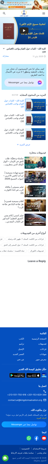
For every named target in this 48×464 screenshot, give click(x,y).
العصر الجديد (18, 354)
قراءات (43, 349)
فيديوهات (42, 343)
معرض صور (41, 359)
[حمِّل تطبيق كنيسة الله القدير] (44, 375)
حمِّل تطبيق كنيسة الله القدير (32, 369)
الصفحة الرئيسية (39, 338)
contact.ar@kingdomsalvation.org (25, 400)
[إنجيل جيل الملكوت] (24, 13)
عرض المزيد (24, 144)
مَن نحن (20, 359)
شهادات (43, 354)
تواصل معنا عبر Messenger (24, 458)
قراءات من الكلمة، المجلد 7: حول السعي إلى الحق (24, 245)
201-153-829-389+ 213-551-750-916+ (26, 394)
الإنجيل (21, 349)
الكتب (21, 338)
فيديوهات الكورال (37, 251)
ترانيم (21, 343)
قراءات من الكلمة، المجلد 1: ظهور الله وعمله (26, 239)
